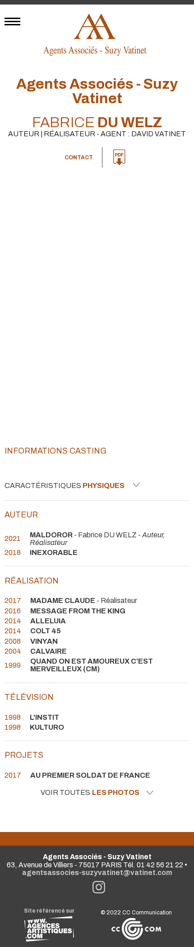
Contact (79, 157)
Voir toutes (90, 792)
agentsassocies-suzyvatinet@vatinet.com (97, 872)
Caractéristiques (65, 485)
